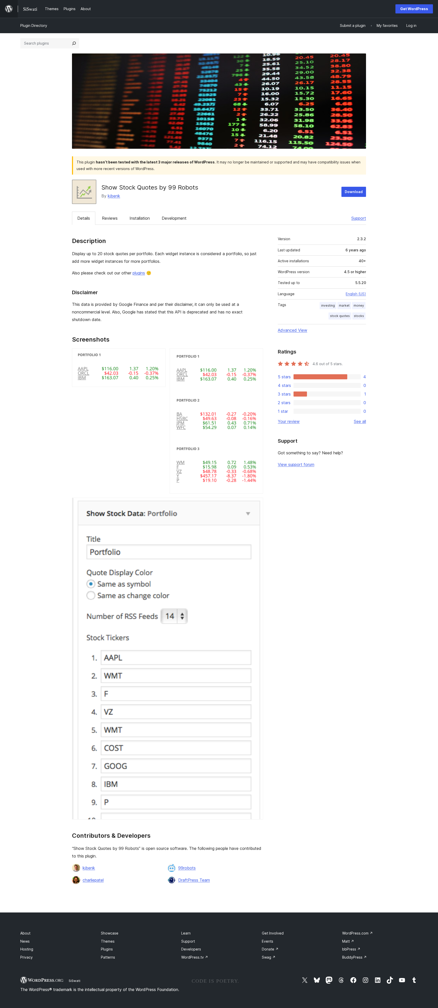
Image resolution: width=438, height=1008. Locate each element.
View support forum (296, 464)
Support (358, 218)
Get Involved (273, 933)
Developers (191, 949)
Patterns (108, 957)
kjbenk (114, 195)
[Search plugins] (74, 43)
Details (83, 218)
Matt (348, 941)
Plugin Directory (33, 25)
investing (328, 305)
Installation (140, 218)
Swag (269, 957)
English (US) (356, 294)
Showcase (109, 933)
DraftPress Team (194, 880)
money (359, 305)
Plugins (107, 949)
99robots (187, 867)
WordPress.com (357, 933)
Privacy (26, 957)
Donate (270, 949)
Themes (108, 941)
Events (267, 941)
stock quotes (340, 316)
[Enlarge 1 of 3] (158, 355)
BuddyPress (354, 957)
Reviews (110, 218)
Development (174, 218)
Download (354, 192)
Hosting (26, 949)
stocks (359, 316)
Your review (289, 421)
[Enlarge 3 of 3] (256, 504)
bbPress (351, 949)
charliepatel (93, 880)
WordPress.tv (194, 957)
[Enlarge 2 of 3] (256, 355)
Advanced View (292, 330)
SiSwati (74, 981)
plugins (139, 272)
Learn (186, 933)
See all (360, 421)
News (25, 941)
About (25, 933)
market (344, 305)
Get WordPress (414, 9)
